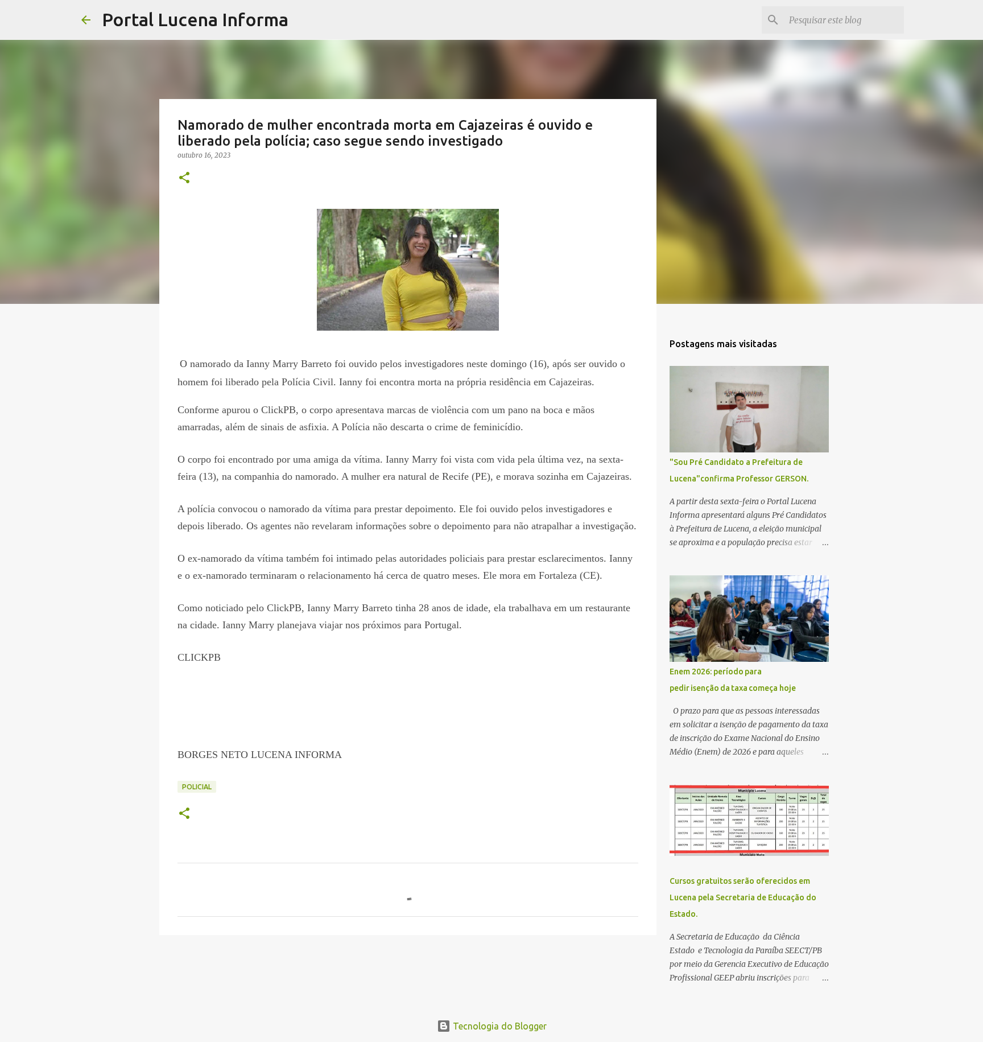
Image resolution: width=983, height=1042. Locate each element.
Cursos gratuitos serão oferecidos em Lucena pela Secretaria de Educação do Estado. (743, 897)
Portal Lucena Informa (195, 19)
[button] (184, 178)
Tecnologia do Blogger (499, 1026)
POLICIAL (197, 786)
